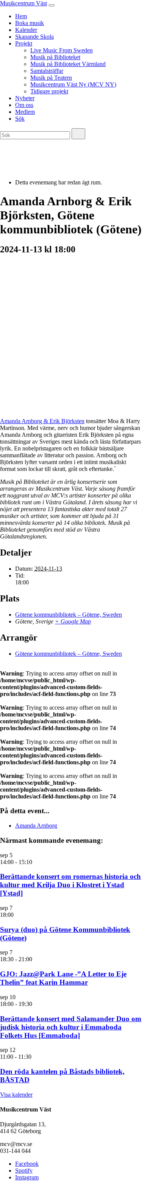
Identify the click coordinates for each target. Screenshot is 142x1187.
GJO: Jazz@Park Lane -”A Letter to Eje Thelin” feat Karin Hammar (63, 978)
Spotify (24, 1170)
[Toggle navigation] (51, 5)
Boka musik (29, 23)
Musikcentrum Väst (23, 3)
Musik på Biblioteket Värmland (68, 64)
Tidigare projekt (49, 91)
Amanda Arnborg (36, 825)
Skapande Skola (34, 36)
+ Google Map (73, 621)
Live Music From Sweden (61, 50)
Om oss (24, 105)
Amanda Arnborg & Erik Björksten (42, 421)
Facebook (27, 1163)
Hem (21, 16)
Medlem (25, 112)
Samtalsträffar (46, 71)
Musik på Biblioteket (55, 57)
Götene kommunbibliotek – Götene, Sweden (68, 614)
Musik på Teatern (51, 77)
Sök (20, 118)
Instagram (27, 1177)
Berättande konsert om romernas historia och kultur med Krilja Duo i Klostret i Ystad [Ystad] (70, 884)
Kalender (26, 30)
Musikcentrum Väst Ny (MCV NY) (73, 84)
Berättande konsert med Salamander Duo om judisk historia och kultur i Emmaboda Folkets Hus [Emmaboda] (70, 1027)
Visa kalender (16, 1094)
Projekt (23, 43)
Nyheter (24, 98)
